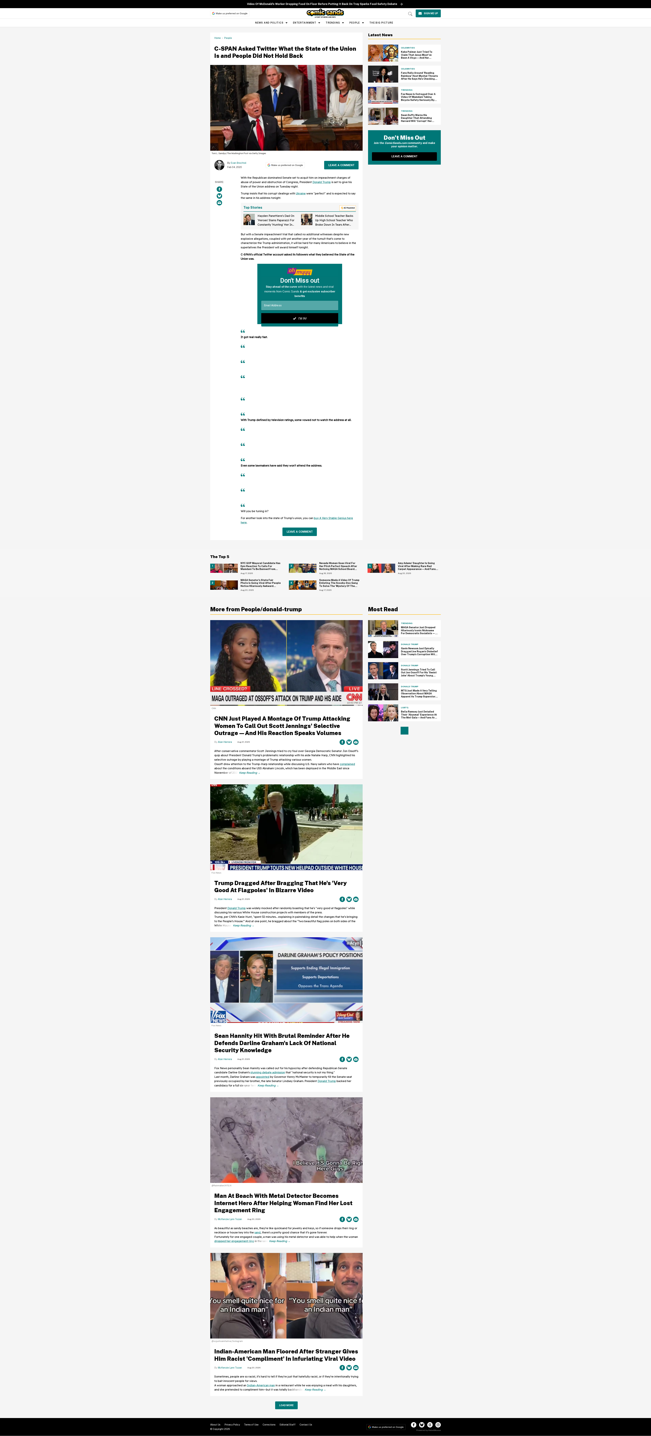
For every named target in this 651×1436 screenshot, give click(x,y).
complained (347, 764)
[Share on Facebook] (219, 189)
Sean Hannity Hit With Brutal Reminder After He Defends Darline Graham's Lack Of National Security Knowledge (282, 1043)
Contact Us (306, 1424)
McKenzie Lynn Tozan (230, 1219)
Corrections (269, 1424)
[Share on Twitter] (219, 196)
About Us (215, 1424)
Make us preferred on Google (232, 13)
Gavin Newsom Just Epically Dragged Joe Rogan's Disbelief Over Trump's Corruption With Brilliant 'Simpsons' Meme (419, 653)
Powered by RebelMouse (428, 1430)
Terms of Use (251, 1424)
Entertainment (304, 22)
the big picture (381, 22)
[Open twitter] (422, 1425)
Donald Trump (321, 182)
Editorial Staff (287, 1424)
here (244, 522)
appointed (262, 1076)
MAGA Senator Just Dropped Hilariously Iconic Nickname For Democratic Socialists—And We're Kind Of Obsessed (418, 632)
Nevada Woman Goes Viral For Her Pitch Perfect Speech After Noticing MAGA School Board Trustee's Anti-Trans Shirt (338, 567)
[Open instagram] (438, 1425)
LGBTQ (404, 707)
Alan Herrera (225, 742)
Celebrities (408, 48)
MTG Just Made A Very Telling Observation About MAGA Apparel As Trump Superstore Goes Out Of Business (419, 695)
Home (217, 38)
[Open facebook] (413, 1425)
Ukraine (301, 193)
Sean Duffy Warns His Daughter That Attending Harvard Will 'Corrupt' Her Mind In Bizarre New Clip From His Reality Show (419, 121)
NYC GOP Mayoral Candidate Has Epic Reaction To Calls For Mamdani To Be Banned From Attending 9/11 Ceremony (260, 567)
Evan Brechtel (238, 163)
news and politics (269, 22)
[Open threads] (430, 1425)
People (354, 22)
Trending (333, 22)
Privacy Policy (232, 1424)
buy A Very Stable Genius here (333, 518)
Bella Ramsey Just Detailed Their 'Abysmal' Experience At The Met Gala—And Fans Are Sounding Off (419, 716)
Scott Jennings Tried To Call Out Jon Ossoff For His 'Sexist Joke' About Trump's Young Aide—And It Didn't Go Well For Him (419, 675)
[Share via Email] (219, 202)
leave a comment (341, 165)
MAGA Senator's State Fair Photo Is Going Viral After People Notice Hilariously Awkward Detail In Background (261, 584)
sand (257, 1232)
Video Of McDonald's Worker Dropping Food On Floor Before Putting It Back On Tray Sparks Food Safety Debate (322, 4)
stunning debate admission (267, 1072)
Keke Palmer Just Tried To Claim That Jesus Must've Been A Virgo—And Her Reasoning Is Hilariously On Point (417, 58)
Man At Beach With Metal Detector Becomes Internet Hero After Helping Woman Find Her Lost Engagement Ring (283, 1203)
